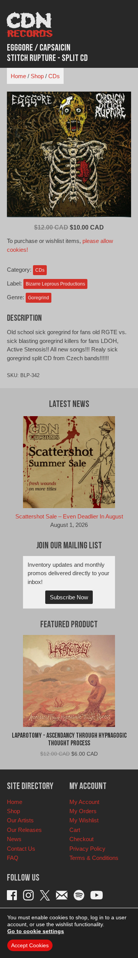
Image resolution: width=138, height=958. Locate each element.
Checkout (81, 839)
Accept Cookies (30, 945)
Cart (74, 830)
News (14, 839)
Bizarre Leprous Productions (55, 284)
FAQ (12, 858)
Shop (37, 76)
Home (18, 76)
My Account (84, 802)
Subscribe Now (69, 597)
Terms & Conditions (93, 858)
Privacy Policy (87, 848)
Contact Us (21, 848)
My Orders (83, 811)
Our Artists (20, 820)
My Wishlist (84, 820)
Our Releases (24, 830)
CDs (54, 76)
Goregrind (38, 297)
